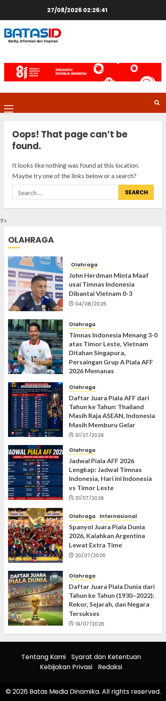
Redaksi (110, 667)
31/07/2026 (89, 435)
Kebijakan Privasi (66, 667)
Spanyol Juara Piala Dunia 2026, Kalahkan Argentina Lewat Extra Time (107, 536)
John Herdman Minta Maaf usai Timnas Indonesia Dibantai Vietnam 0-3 (109, 284)
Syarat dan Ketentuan (106, 656)
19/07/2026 (90, 624)
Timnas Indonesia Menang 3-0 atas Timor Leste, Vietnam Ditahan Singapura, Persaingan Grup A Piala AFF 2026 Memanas (113, 353)
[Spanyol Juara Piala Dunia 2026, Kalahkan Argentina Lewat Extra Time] (35, 535)
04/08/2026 (91, 304)
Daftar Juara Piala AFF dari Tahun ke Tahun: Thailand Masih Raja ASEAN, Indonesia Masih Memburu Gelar (112, 411)
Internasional (118, 516)
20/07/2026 (90, 555)
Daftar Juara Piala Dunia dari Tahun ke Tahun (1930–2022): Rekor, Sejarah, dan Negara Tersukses (112, 599)
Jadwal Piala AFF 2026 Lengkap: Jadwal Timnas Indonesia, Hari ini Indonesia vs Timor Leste (110, 474)
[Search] (157, 102)
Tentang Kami (43, 656)
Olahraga (84, 265)
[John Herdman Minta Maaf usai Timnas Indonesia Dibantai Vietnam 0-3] (35, 283)
